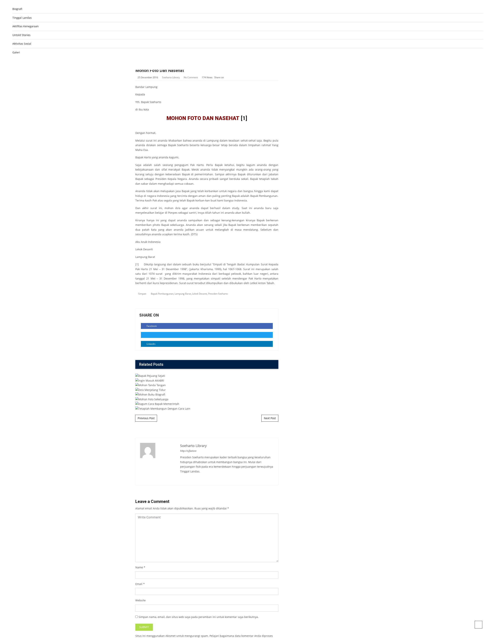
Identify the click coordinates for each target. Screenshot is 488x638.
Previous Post (146, 418)
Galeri (16, 52)
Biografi (17, 9)
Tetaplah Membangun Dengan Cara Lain (207, 352)
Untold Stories (21, 35)
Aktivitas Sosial (21, 43)
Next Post (270, 418)
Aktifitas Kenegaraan (25, 26)
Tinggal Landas (22, 17)
